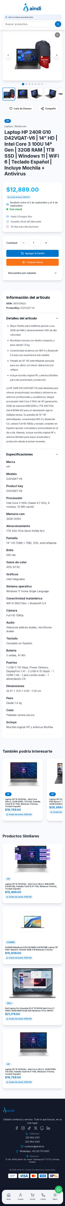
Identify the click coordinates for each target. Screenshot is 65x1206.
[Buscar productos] (58, 24)
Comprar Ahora (35, 262)
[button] (32, 55)
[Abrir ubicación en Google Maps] (42, 1128)
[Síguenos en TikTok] (29, 1128)
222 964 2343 (32, 1141)
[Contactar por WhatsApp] (58, 1189)
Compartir (50, 108)
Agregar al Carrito (34, 253)
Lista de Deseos (23, 108)
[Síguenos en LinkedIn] (48, 1128)
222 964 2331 (32, 1137)
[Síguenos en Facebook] (17, 1128)
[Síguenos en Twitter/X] (36, 1128)
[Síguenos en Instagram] (23, 1128)
